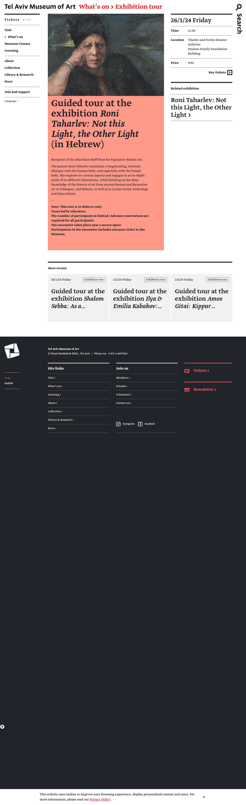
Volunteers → (124, 394)
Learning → (54, 394)
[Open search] (239, 17)
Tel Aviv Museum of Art (40, 7)
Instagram (128, 424)
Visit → (52, 377)
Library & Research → (61, 420)
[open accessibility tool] (2, 726)
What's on (94, 7)
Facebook (149, 424)
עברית (7, 378)
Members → (123, 377)
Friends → (121, 386)
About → (52, 403)
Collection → (55, 411)
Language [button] (12, 101)
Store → (52, 428)
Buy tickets (217, 72)
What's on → (55, 386)
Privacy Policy (100, 799)
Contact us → (123, 403)
